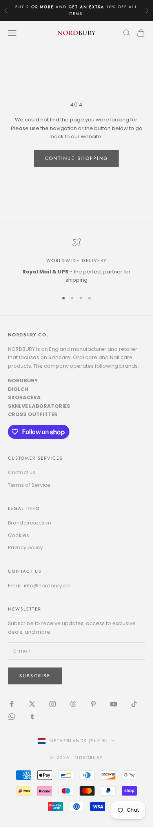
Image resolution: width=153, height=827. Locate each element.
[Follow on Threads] (73, 704)
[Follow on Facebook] (12, 704)
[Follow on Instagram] (52, 704)
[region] (76, 261)
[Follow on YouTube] (114, 704)
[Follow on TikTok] (134, 704)
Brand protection (29, 522)
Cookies (18, 535)
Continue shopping (76, 158)
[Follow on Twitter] (32, 704)
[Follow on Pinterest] (93, 704)
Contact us (21, 472)
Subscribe (35, 675)
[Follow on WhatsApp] (12, 717)
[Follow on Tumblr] (32, 717)
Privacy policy (25, 547)
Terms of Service (29, 485)
